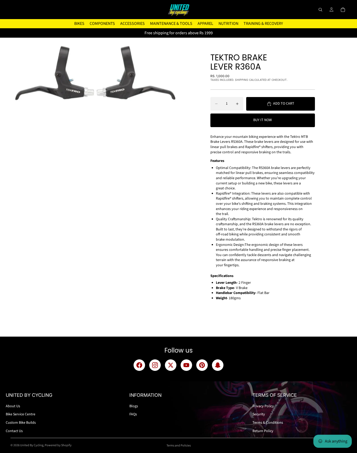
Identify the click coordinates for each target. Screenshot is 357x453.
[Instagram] (155, 365)
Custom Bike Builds (21, 422)
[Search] (320, 9)
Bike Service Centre (20, 414)
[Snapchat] (217, 365)
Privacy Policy (263, 406)
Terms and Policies (178, 445)
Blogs (133, 406)
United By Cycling (31, 445)
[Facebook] (139, 365)
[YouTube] (186, 365)
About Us (13, 406)
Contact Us (14, 431)
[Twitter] (170, 365)
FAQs (133, 414)
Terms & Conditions (267, 422)
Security (258, 414)
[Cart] (343, 9)
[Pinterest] (202, 365)
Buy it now (262, 120)
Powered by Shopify (58, 445)
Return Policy (262, 431)
